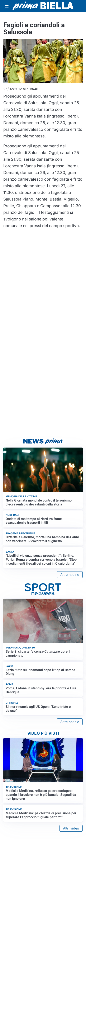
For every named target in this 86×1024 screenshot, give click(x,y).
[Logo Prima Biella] (43, 5)
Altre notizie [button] (69, 575)
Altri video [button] (71, 828)
